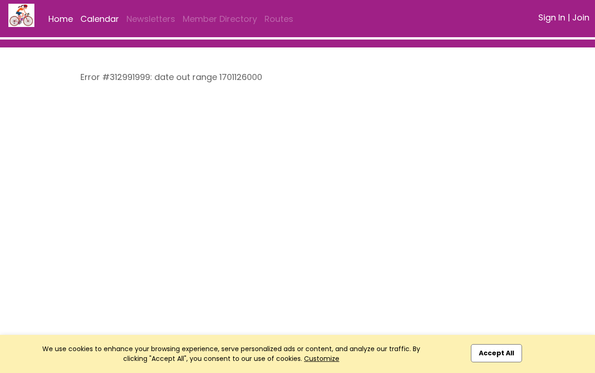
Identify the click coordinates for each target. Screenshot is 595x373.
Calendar (99, 19)
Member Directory (220, 19)
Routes (278, 19)
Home (60, 19)
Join (580, 17)
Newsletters (150, 19)
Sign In (551, 17)
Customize (321, 358)
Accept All (496, 353)
